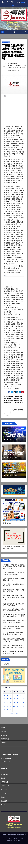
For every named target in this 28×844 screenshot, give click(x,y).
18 (14, 702)
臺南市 (11, 432)
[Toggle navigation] (14, 32)
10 (11, 699)
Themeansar (14, 836)
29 (4, 709)
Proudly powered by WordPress (9, 834)
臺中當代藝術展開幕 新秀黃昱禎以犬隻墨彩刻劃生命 (14, 454)
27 (20, 706)
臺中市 (11, 450)
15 (4, 702)
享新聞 (3, 804)
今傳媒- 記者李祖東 (14, 63)
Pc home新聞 (5, 785)
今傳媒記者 (9, 840)
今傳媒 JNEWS (14, 22)
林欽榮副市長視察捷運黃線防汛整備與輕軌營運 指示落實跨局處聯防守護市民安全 (14, 640)
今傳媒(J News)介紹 (12, 838)
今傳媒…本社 (5, 774)
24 (11, 706)
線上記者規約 (17, 840)
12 (17, 699)
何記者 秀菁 (17, 457)
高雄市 (9, 42)
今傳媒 (15, 439)
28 (23, 706)
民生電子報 (4, 801)
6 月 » (16, 713)
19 (17, 702)
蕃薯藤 (3, 778)
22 (4, 706)
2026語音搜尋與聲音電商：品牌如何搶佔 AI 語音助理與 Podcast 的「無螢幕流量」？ (14, 566)
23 (7, 706)
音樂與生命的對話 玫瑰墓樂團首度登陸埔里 (14, 471)
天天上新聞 (4, 793)
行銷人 (3, 797)
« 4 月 (12, 713)
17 (11, 702)
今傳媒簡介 (21, 838)
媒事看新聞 (4, 789)
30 (7, 709)
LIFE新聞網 (4, 782)
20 (20, 702)
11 (14, 699)
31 (11, 709)
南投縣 (5, 468)
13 (20, 699)
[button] (25, 32)
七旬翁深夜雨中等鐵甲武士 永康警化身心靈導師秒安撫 (14, 436)
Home (4, 838)
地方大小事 (4, 42)
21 (23, 702)
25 (14, 706)
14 (23, 699)
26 (17, 706)
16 (7, 702)
